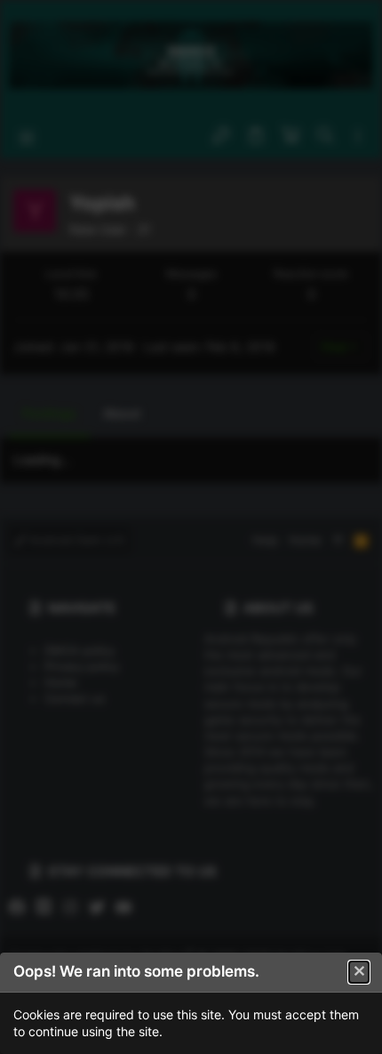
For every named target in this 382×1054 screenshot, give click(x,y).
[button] (359, 972)
